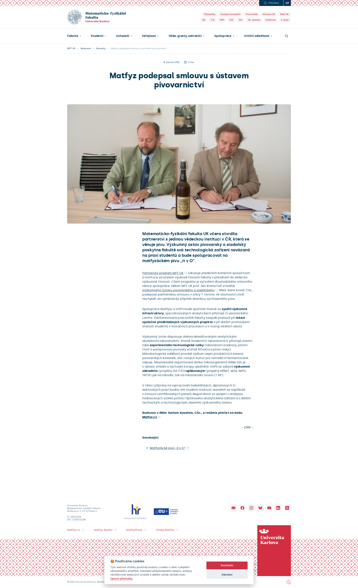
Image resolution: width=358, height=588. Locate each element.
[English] (287, 3)
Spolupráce (222, 35)
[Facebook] (242, 508)
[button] (74, 36)
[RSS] (287, 508)
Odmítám (227, 574)
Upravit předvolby (121, 578)
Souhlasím (227, 565)
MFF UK (71, 48)
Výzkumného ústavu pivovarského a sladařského (178, 290)
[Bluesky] (260, 508)
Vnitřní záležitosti (256, 35)
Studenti (97, 35)
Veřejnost (149, 35)
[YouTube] (269, 508)
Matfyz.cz (149, 417)
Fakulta (72, 35)
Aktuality (101, 48)
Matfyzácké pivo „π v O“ (167, 448)
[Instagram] (251, 508)
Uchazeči (122, 35)
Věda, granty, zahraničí (185, 35)
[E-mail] (233, 508)
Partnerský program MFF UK (162, 273)
